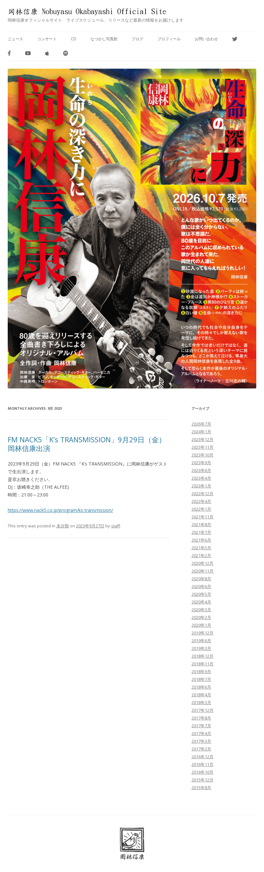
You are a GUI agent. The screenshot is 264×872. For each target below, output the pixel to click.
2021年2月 (201, 555)
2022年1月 (201, 509)
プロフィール (169, 39)
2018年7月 (201, 679)
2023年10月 (202, 455)
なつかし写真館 (104, 39)
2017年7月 (201, 726)
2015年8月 (201, 787)
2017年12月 (202, 710)
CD (73, 39)
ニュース (15, 39)
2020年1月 (201, 625)
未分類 (62, 526)
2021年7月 (201, 532)
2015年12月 (202, 780)
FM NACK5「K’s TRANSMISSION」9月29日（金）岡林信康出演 (87, 444)
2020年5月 (201, 594)
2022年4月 (201, 501)
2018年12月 (202, 656)
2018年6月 (201, 687)
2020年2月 (201, 617)
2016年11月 (202, 764)
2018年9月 (201, 671)
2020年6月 (201, 586)
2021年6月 (201, 540)
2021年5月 (201, 548)
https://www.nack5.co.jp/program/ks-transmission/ (60, 510)
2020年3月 (201, 609)
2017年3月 (201, 741)
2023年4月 (201, 478)
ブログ (137, 39)
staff (115, 526)
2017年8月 (201, 718)
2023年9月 (201, 462)
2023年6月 (201, 470)
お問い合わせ (206, 39)
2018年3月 (201, 702)
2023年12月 (202, 439)
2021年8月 (201, 524)
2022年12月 (202, 493)
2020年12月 (202, 563)
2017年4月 (201, 733)
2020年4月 (201, 602)
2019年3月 (201, 648)
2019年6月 (201, 640)
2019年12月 (202, 633)
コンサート (47, 39)
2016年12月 (202, 756)
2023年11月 (202, 447)
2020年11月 (202, 571)
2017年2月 (201, 749)
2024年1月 (201, 432)
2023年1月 (201, 486)
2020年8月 (201, 579)
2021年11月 (202, 517)
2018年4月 (201, 695)
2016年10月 (202, 772)
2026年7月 (201, 424)
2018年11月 (202, 664)
